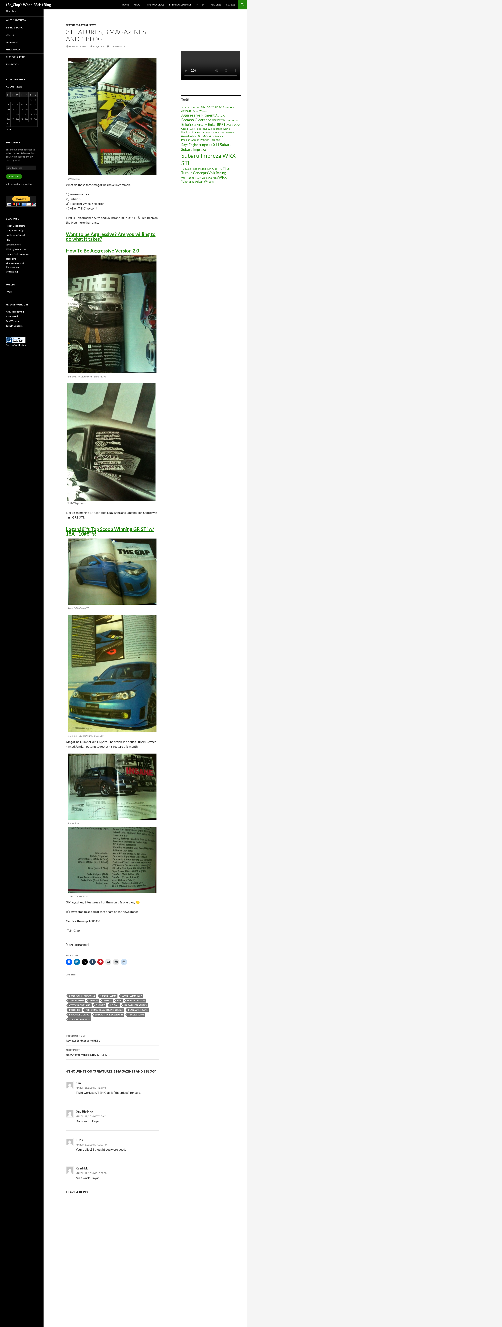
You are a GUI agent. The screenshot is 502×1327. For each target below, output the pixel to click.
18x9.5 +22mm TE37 (132, 995)
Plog (8, 239)
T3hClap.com (136, 1014)
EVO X (236, 124)
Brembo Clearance (180, 4)
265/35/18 (217, 107)
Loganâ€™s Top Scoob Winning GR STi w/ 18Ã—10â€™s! (110, 531)
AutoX (220, 115)
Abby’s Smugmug (15, 311)
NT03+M (200, 136)
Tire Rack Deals (155, 4)
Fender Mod (13, 49)
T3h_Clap (211, 168)
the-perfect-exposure (17, 253)
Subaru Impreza (193, 149)
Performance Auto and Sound (104, 1010)
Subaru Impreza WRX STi (109, 1014)
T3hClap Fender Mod (193, 168)
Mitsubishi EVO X (209, 132)
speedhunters (13, 244)
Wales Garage (210, 177)
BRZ (214, 120)
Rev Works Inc (13, 321)
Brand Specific (14, 27)
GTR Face (195, 128)
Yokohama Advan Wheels (197, 181)
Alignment (12, 42)
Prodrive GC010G (79, 1014)
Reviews (230, 4)
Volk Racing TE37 (79, 1019)
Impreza (207, 128)
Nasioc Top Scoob (226, 132)
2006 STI (93, 1000)
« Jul (9, 129)
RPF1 (209, 145)
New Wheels (187, 136)
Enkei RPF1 (216, 124)
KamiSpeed (12, 316)
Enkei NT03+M (198, 124)
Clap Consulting (15, 57)
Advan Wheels (200, 111)
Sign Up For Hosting (16, 345)
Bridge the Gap (136, 1000)
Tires (226, 168)
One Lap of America (215, 136)
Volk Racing (217, 172)
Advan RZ (186, 110)
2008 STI (107, 1000)
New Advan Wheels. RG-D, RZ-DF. (87, 1052)
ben (78, 1083)
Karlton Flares (190, 132)
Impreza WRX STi (223, 128)
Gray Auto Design (15, 230)
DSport (100, 1005)
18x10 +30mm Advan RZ (82, 995)
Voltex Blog (12, 271)
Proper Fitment (210, 139)
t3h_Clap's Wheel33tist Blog (28, 5)
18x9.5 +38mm (76, 1000)
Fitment (201, 4)
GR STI (185, 128)
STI (216, 144)
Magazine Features (135, 1005)
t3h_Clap (98, 46)
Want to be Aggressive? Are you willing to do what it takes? (111, 236)
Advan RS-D (230, 107)
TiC (220, 168)
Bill (119, 1000)
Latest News (87, 25)
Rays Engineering (193, 145)
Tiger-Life (11, 258)
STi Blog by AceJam (16, 249)
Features (216, 4)
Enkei (185, 124)
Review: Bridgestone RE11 (83, 1038)
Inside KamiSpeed (15, 235)
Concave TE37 (232, 120)
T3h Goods (12, 64)
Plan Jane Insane (138, 1010)
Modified (74, 1010)
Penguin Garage (190, 139)
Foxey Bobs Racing (15, 225)
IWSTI (9, 291)
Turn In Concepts (194, 172)
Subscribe (14, 176)
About (138, 4)
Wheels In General (16, 20)
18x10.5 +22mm (108, 995)
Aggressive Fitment (198, 115)
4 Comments (117, 46)
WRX (222, 177)
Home (125, 4)
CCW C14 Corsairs (79, 1005)
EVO (228, 124)
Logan (114, 1005)
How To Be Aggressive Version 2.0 (102, 250)
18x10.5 (206, 107)
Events (10, 35)
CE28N (221, 120)
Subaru (226, 144)
